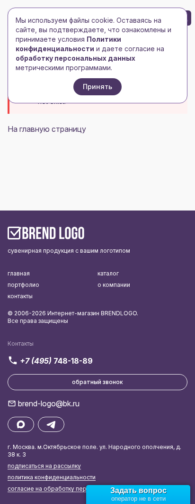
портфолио (23, 284)
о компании (114, 284)
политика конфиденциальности (52, 477)
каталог (108, 273)
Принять (97, 86)
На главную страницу (47, 129)
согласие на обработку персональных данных (74, 488)
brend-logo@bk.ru (49, 403)
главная (19, 273)
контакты (20, 296)
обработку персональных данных (75, 58)
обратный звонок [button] (97, 381)
